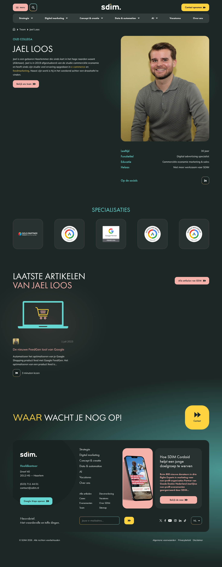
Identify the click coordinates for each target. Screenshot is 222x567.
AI (153, 18)
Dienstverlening (106, 493)
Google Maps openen (34, 501)
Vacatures (175, 18)
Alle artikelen (85, 493)
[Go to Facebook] (165, 520)
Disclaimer (198, 540)
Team (22, 29)
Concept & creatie (89, 18)
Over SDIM (104, 503)
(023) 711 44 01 (29, 483)
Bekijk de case (176, 499)
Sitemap (103, 507)
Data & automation (125, 18)
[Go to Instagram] (175, 520)
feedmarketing (21, 70)
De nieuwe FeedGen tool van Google (38, 349)
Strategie (24, 18)
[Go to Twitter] (160, 520)
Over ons (198, 18)
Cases (82, 498)
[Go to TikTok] (185, 520)
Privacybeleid (184, 540)
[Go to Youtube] (170, 520)
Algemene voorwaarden (164, 540)
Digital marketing (54, 18)
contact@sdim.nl (29, 487)
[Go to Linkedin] (180, 520)
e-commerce (78, 66)
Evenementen (85, 503)
